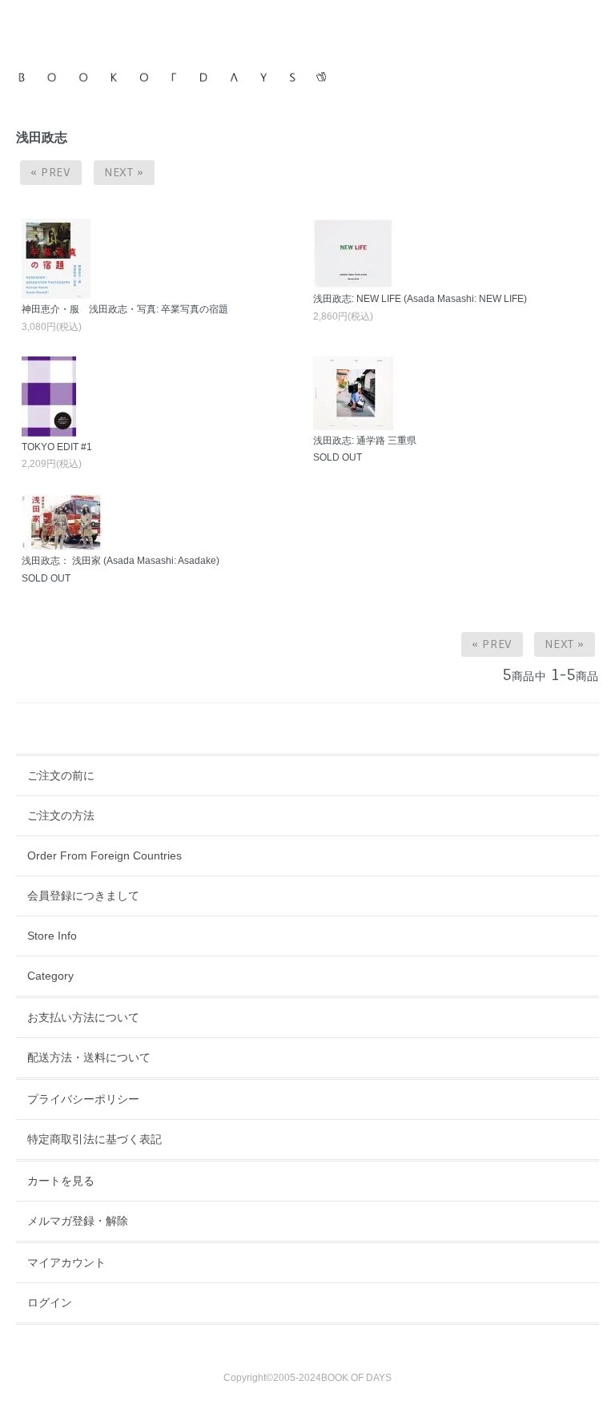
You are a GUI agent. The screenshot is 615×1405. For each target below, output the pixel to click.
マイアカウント (66, 1262)
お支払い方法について (83, 1017)
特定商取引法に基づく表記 (94, 1139)
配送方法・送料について (89, 1057)
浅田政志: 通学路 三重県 (364, 440)
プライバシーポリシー (83, 1099)
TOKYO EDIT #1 (57, 447)
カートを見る (60, 1180)
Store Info (52, 935)
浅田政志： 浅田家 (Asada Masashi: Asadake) (120, 560)
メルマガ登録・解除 (77, 1220)
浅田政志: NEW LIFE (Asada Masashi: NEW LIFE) (420, 298)
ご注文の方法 (60, 815)
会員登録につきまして (83, 895)
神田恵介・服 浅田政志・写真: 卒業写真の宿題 (125, 309)
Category (50, 975)
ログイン (49, 1302)
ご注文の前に (60, 775)
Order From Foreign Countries (104, 855)
